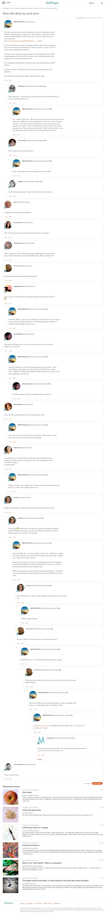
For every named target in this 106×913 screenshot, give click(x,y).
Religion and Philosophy (30, 860)
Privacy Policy (48, 903)
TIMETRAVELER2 (19, 22)
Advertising (57, 903)
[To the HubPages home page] (8, 903)
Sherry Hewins (22, 140)
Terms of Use (38, 903)
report (10, 80)
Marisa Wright (18, 404)
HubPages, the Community (30, 790)
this (45, 86)
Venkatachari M (18, 243)
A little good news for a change (35, 828)
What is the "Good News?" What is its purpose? (42, 863)
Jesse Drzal (17, 266)
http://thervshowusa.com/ (41, 726)
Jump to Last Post (81, 17)
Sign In (92, 3)
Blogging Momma (19, 286)
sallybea (20, 181)
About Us (22, 903)
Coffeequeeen (22, 86)
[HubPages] (52, 3)
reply (6, 80)
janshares (16, 497)
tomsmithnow (18, 222)
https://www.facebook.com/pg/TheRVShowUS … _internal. (23, 41)
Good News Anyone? (30, 845)
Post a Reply (97, 783)
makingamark (51, 738)
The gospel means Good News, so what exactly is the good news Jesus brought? (55, 881)
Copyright (30, 903)
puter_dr (16, 202)
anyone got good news (31, 810)
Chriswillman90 (18, 334)
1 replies (39, 759)
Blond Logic (17, 447)
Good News (27, 792)
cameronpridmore (19, 764)
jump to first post (87, 783)
